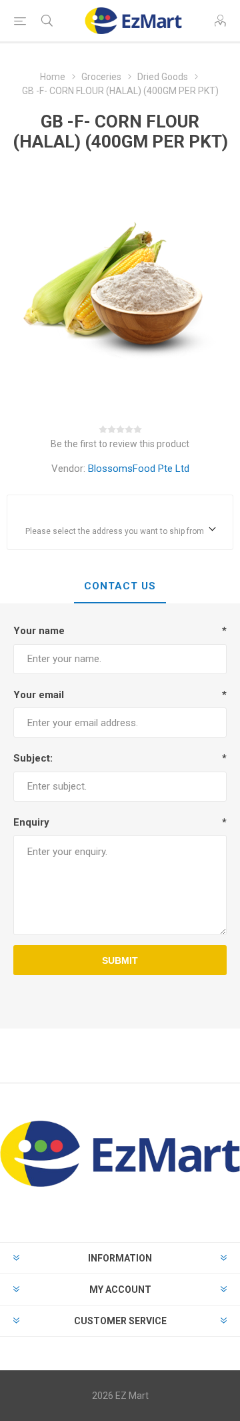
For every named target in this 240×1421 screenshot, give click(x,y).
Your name (39, 631)
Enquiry (31, 822)
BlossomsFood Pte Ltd (138, 469)
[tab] (120, 586)
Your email (38, 695)
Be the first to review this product (120, 444)
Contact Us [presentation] (120, 586)
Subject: (33, 758)
